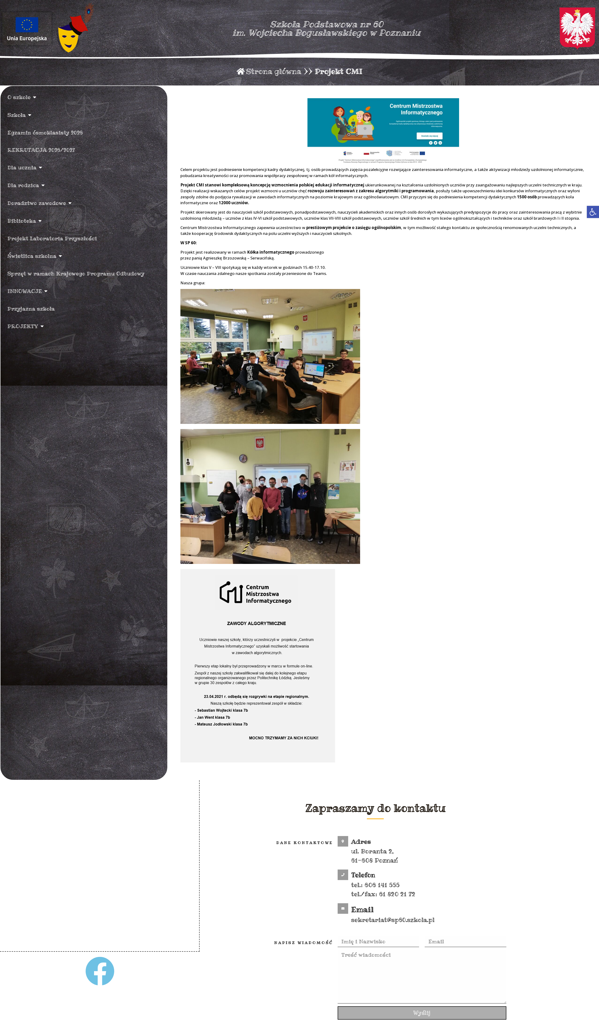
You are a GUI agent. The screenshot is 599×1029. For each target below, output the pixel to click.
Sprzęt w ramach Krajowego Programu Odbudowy (75, 273)
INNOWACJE (24, 291)
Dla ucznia (22, 167)
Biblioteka (21, 220)
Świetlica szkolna (31, 255)
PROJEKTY (22, 326)
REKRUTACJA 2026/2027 (41, 149)
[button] (593, 212)
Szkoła (16, 114)
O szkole (19, 97)
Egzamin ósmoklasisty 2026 (45, 132)
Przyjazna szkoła (31, 308)
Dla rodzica (23, 185)
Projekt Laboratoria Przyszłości (52, 238)
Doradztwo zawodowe (36, 203)
